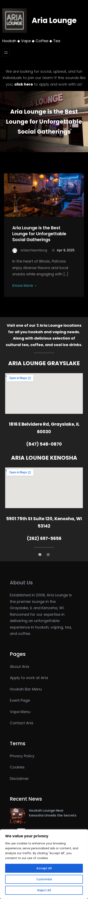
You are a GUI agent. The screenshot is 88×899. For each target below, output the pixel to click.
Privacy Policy (22, 755)
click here (23, 84)
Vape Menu (20, 711)
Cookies (17, 767)
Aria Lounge (54, 20)
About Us (21, 582)
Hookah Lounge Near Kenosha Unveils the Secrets (52, 813)
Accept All (44, 868)
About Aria (19, 666)
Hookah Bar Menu (26, 689)
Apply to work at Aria (29, 677)
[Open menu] (6, 52)
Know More (22, 285)
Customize (44, 879)
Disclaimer (19, 778)
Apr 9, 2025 (65, 250)
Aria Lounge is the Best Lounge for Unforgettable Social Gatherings (39, 234)
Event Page (20, 700)
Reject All (44, 890)
